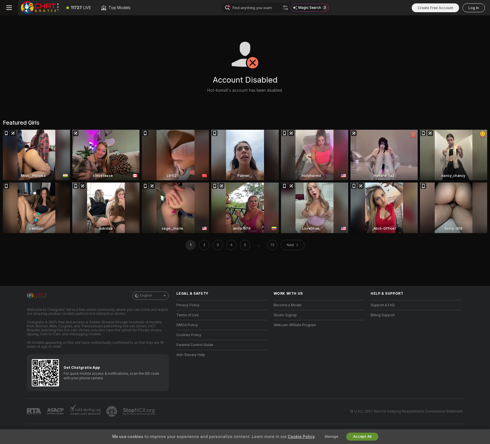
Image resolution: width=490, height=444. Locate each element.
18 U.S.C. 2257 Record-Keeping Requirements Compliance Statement (406, 411)
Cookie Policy (301, 436)
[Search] (286, 8)
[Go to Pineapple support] (112, 411)
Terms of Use (187, 315)
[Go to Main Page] (39, 7)
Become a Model (287, 305)
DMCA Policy (187, 325)
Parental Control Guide (194, 345)
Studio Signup (285, 315)
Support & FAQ (383, 305)
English (146, 296)
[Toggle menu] (9, 7)
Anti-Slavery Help (190, 355)
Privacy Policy (188, 305)
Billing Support (383, 315)
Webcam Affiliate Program (295, 325)
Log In (473, 8)
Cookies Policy (188, 335)
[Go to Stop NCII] (139, 411)
